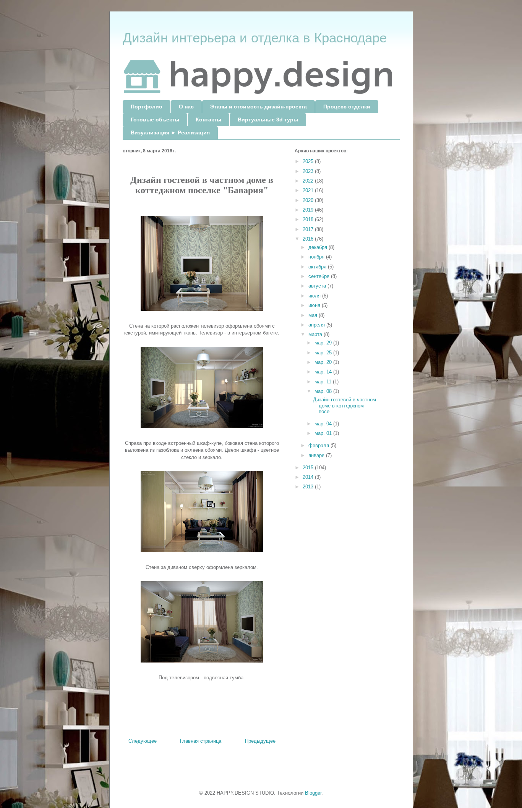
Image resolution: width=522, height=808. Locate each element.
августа (317, 286)
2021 (309, 190)
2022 (309, 181)
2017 (309, 229)
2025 (309, 161)
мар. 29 (323, 343)
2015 (309, 467)
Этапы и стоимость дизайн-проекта (258, 106)
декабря (318, 247)
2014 (309, 477)
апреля (317, 325)
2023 (309, 171)
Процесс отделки (346, 106)
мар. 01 (323, 433)
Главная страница (200, 741)
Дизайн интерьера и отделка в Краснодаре (255, 37)
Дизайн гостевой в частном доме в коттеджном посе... (344, 405)
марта (316, 334)
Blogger (313, 793)
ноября (317, 257)
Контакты (208, 119)
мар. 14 (323, 372)
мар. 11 (323, 382)
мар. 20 (323, 362)
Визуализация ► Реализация (170, 132)
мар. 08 (323, 391)
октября (318, 267)
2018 (309, 219)
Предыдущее (260, 741)
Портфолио (146, 106)
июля (315, 296)
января (317, 455)
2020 (309, 200)
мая (313, 315)
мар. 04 (323, 424)
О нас (186, 106)
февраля (319, 445)
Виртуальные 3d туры (268, 119)
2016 (309, 239)
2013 (309, 487)
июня (315, 305)
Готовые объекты (155, 119)
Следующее (142, 741)
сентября (319, 276)
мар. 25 (323, 353)
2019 (309, 210)
